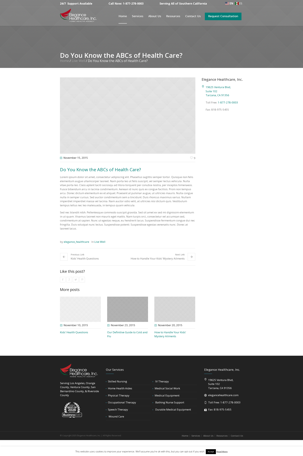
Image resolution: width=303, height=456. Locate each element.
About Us (208, 435)
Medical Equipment (167, 395)
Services (195, 435)
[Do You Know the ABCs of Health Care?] (127, 115)
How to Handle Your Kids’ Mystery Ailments (158, 258)
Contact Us (237, 435)
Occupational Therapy (122, 402)
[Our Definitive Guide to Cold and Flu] (127, 309)
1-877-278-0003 (228, 102)
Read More (222, 451)
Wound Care (116, 416)
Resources (222, 435)
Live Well (78, 61)
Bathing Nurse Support (169, 402)
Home (64, 61)
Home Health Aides (120, 388)
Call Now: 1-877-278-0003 (126, 3)
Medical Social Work (167, 388)
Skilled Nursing (117, 381)
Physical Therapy (118, 395)
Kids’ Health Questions (85, 258)
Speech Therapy (118, 409)
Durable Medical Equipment (173, 409)
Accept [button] (211, 451)
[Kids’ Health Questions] (80, 309)
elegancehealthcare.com (223, 395)
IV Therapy (162, 381)
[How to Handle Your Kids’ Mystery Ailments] (174, 309)
